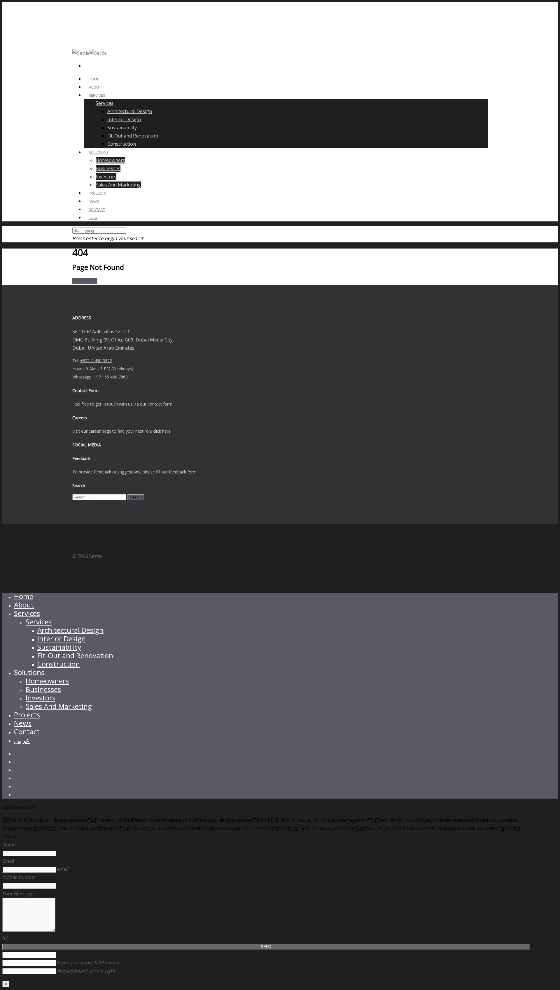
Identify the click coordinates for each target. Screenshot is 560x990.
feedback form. (183, 472)
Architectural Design (129, 111)
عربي (93, 218)
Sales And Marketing (118, 185)
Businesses (108, 168)
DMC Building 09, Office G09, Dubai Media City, (123, 340)
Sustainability (122, 127)
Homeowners (110, 160)
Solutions (29, 672)
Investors (106, 176)
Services (97, 95)
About (24, 604)
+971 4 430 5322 (96, 360)
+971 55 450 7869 (111, 377)
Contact (27, 731)
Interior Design (124, 119)
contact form (160, 404)
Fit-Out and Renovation (132, 136)
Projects (27, 714)
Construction (121, 144)
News (23, 723)
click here (162, 431)
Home (23, 596)
